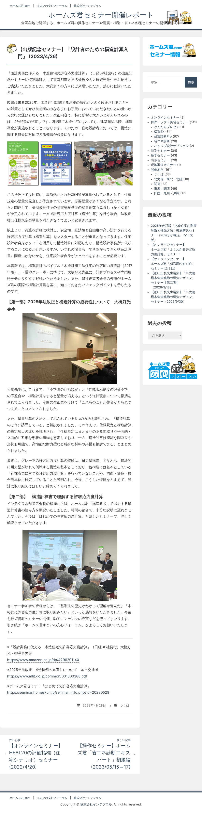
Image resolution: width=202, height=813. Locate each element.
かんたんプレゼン (166, 127)
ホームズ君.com (20, 5)
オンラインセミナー (165, 117)
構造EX (159, 132)
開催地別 (157, 169)
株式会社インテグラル (87, 5)
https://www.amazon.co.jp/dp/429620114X (43, 660)
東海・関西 (162, 188)
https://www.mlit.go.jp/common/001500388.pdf (47, 676)
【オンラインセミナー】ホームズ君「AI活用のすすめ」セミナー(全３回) (173, 263)
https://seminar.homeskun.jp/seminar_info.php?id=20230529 (58, 692)
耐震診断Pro (163, 136)
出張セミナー (160, 160)
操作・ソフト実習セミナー (170, 122)
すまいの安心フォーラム (52, 5)
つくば (124, 705)
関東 (157, 184)
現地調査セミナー (163, 165)
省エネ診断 (162, 141)
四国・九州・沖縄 (166, 193)
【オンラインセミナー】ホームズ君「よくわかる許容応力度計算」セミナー (173, 249)
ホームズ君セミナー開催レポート (101, 15)
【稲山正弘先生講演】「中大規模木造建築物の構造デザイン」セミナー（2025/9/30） (173, 296)
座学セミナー (160, 155)
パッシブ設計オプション (171, 146)
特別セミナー (160, 151)
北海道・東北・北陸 (168, 179)
